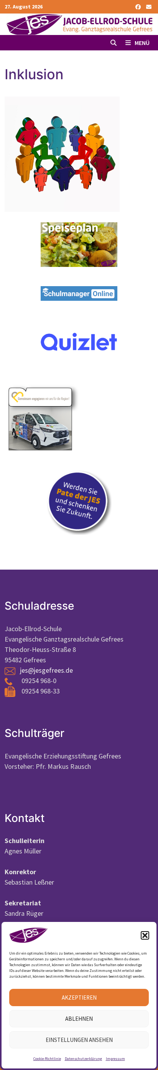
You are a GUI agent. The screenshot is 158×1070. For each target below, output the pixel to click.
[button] (145, 935)
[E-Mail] (148, 6)
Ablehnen (79, 1018)
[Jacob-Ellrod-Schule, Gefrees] (79, 23)
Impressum (115, 1058)
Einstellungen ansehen (79, 1039)
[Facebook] (138, 6)
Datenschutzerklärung (83, 1058)
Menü (141, 43)
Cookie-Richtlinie (47, 1058)
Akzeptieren (79, 997)
